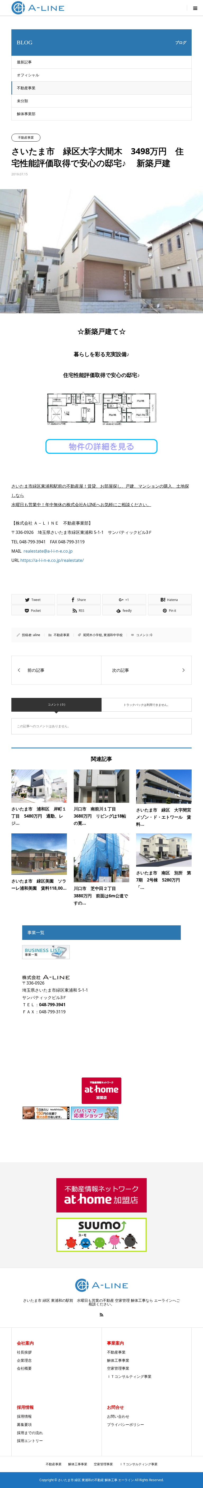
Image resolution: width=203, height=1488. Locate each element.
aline (36, 635)
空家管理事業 (118, 1368)
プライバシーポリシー (125, 1424)
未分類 (22, 100)
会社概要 (24, 1368)
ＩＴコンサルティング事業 (129, 1376)
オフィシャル (28, 74)
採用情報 (24, 1416)
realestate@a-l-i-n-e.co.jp (48, 551)
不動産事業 (26, 87)
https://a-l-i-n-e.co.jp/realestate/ (52, 560)
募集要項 (24, 1424)
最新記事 (24, 61)
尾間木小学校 (92, 635)
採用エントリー (30, 1440)
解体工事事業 (118, 1360)
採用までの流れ (30, 1432)
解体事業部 (26, 113)
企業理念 (24, 1360)
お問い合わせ (118, 1416)
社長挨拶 (24, 1352)
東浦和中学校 (113, 635)
